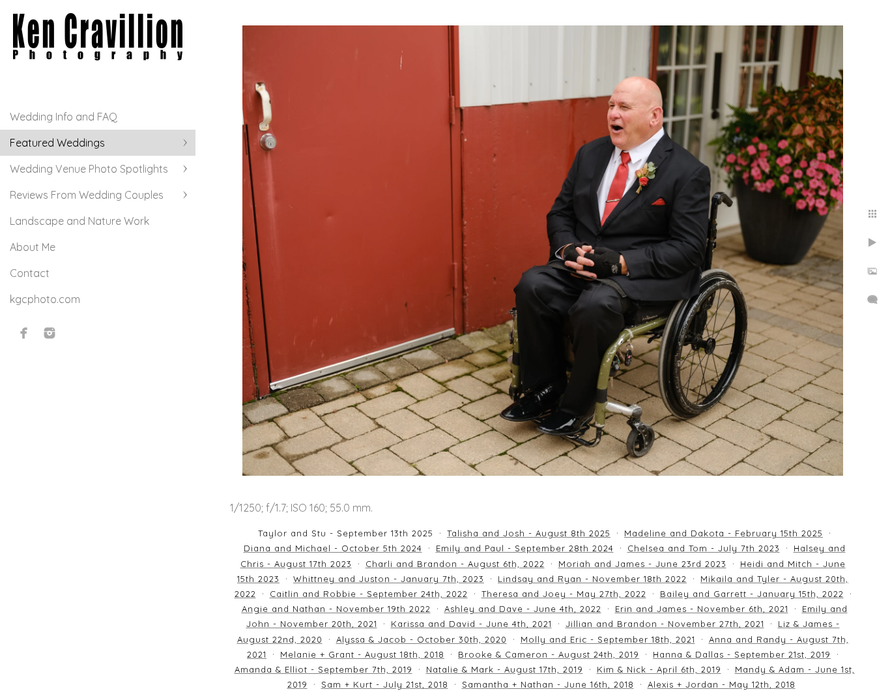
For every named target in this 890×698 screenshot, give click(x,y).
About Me (32, 247)
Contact (30, 273)
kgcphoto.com (45, 299)
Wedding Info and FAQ (63, 116)
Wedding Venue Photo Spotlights (89, 168)
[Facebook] (24, 333)
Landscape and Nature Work (79, 220)
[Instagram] (49, 333)
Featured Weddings (57, 142)
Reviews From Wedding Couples (87, 194)
